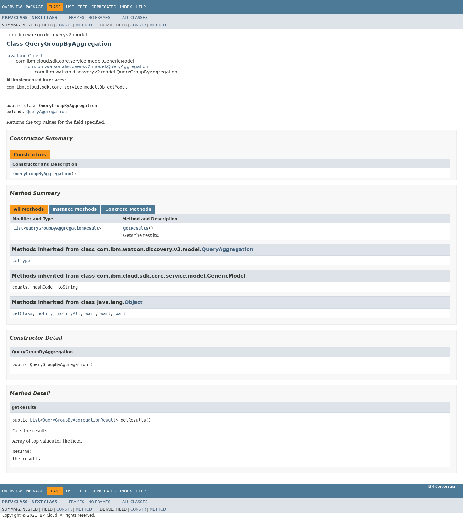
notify (45, 313)
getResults (135, 228)
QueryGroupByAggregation (42, 173)
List (18, 228)
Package (34, 7)
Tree (83, 7)
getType (21, 260)
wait (90, 313)
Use (70, 7)
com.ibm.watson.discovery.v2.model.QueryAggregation (86, 66)
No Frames (99, 17)
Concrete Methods (128, 209)
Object (133, 302)
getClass (22, 313)
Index (126, 7)
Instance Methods (74, 209)
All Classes (135, 17)
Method (84, 25)
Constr (64, 25)
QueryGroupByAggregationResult (62, 228)
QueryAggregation (46, 111)
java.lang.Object (24, 55)
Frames (76, 17)
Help (141, 7)
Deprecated (103, 7)
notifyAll (69, 313)
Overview (12, 7)
